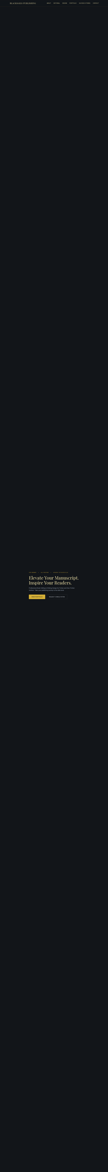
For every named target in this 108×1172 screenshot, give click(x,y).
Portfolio (73, 3)
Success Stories (84, 3)
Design (64, 3)
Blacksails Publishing (23, 3)
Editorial (57, 3)
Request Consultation (57, 597)
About (49, 3)
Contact (96, 3)
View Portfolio (37, 597)
